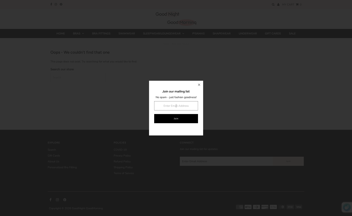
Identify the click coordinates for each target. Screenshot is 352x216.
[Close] (199, 85)
